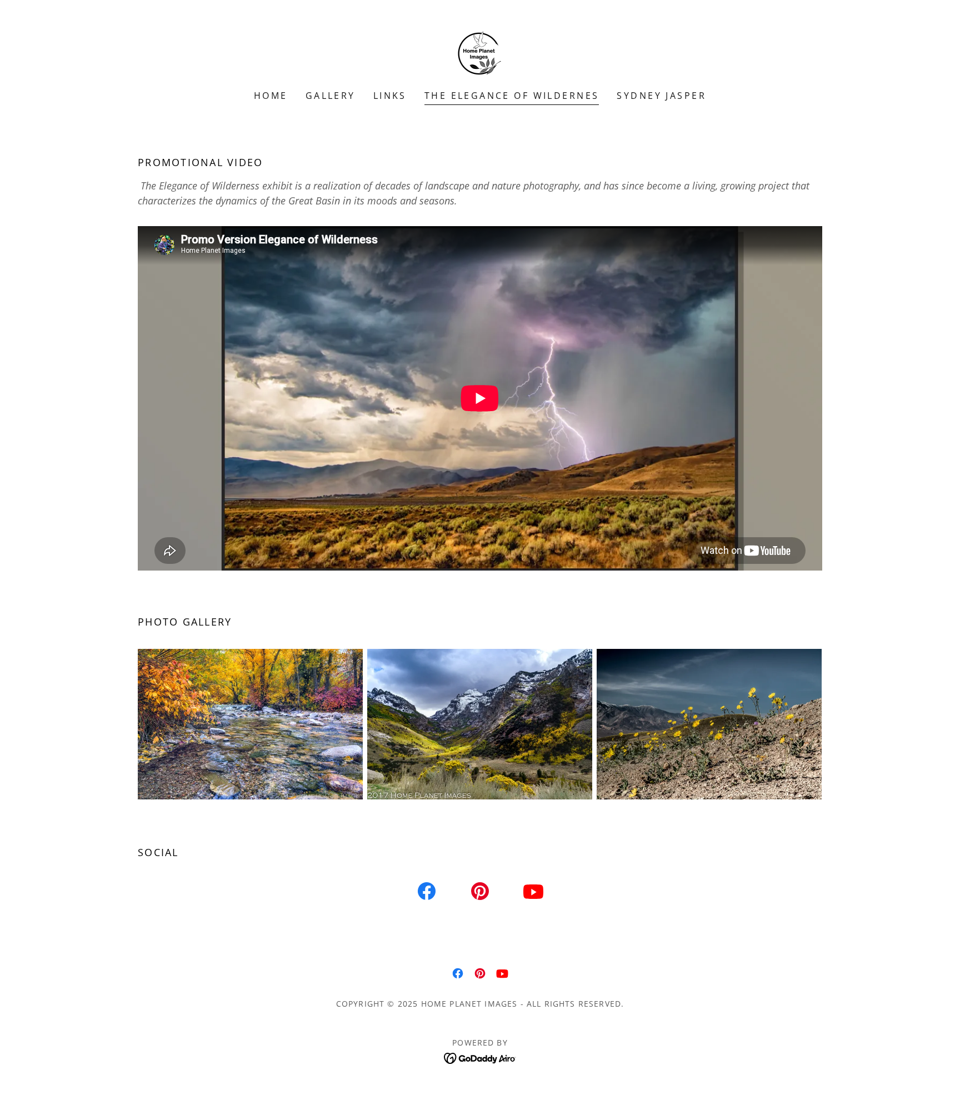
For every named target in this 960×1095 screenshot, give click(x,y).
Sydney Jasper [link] (661, 95)
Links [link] (390, 95)
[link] (480, 52)
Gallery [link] (331, 95)
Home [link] (271, 95)
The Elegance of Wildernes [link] (511, 95)
